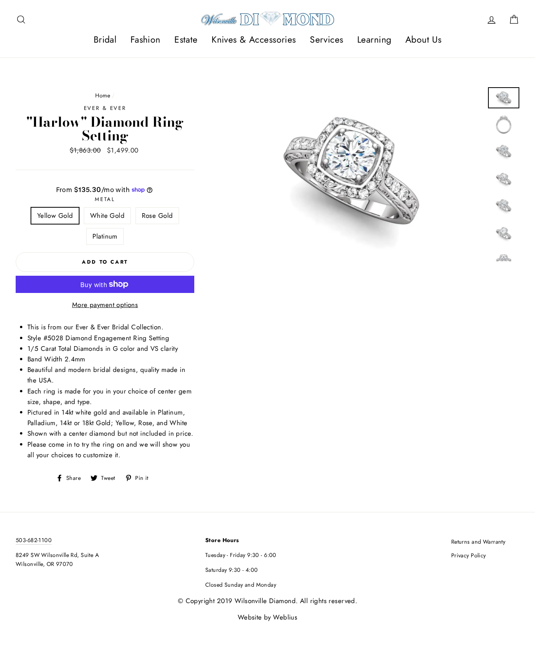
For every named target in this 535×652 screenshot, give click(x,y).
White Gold (107, 215)
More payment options (105, 304)
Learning (374, 39)
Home (102, 95)
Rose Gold (157, 215)
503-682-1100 (34, 540)
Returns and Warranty (478, 542)
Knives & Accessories (253, 39)
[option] (351, 174)
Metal (105, 199)
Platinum (104, 236)
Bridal (105, 39)
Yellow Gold (55, 215)
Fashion (145, 39)
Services (326, 39)
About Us (423, 39)
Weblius (285, 617)
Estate (186, 39)
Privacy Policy (468, 555)
